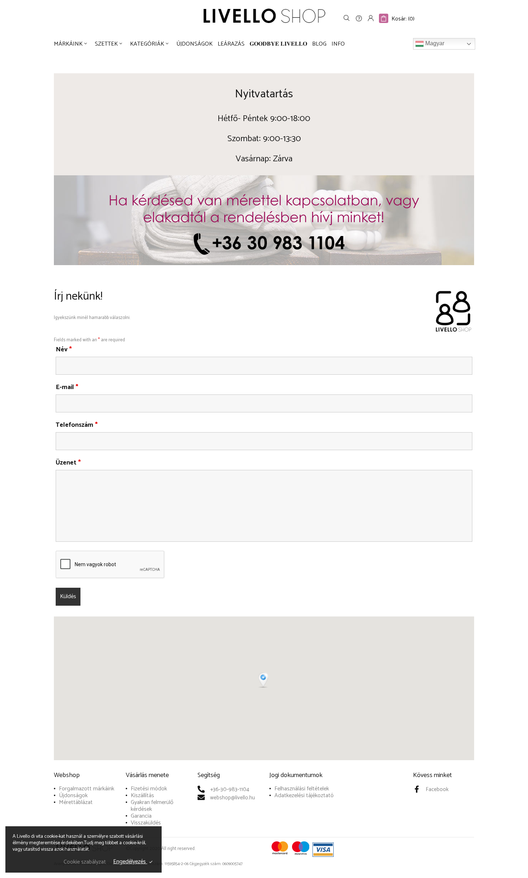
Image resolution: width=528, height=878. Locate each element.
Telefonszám (77, 425)
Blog (319, 44)
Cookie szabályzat (85, 862)
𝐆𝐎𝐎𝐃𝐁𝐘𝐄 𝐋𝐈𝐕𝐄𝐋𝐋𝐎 (278, 44)
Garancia (141, 816)
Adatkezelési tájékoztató (304, 795)
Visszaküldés (146, 823)
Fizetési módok (149, 789)
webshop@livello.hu (232, 797)
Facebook (437, 789)
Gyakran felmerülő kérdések (152, 806)
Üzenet (68, 462)
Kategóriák (147, 44)
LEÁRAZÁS (231, 44)
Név (64, 349)
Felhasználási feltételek (301, 789)
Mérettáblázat (76, 802)
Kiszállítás (142, 795)
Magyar (434, 44)
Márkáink (68, 44)
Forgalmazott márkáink (86, 789)
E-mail (67, 387)
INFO (338, 44)
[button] (264, 680)
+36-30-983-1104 (229, 789)
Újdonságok (194, 44)
